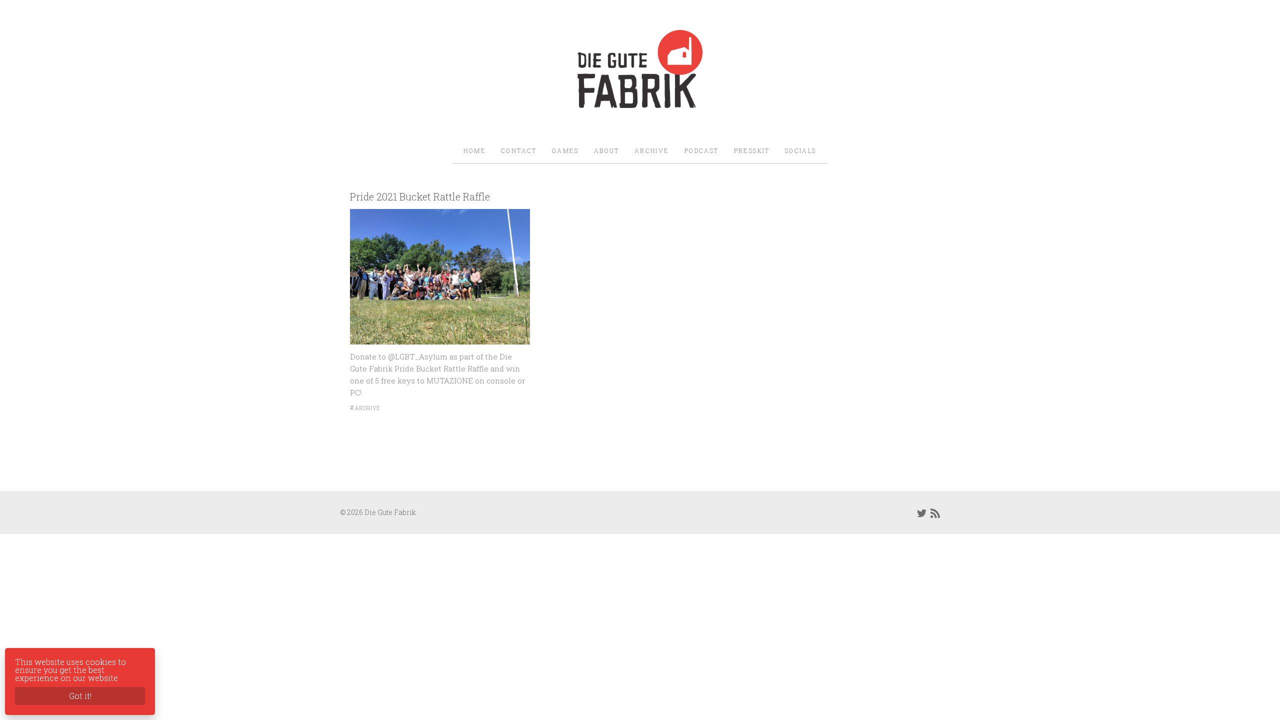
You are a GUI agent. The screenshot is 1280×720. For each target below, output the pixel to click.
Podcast (701, 150)
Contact (519, 150)
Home (475, 150)
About (607, 150)
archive (367, 408)
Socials (800, 150)
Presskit (752, 150)
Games (565, 150)
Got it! (80, 695)
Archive (652, 150)
